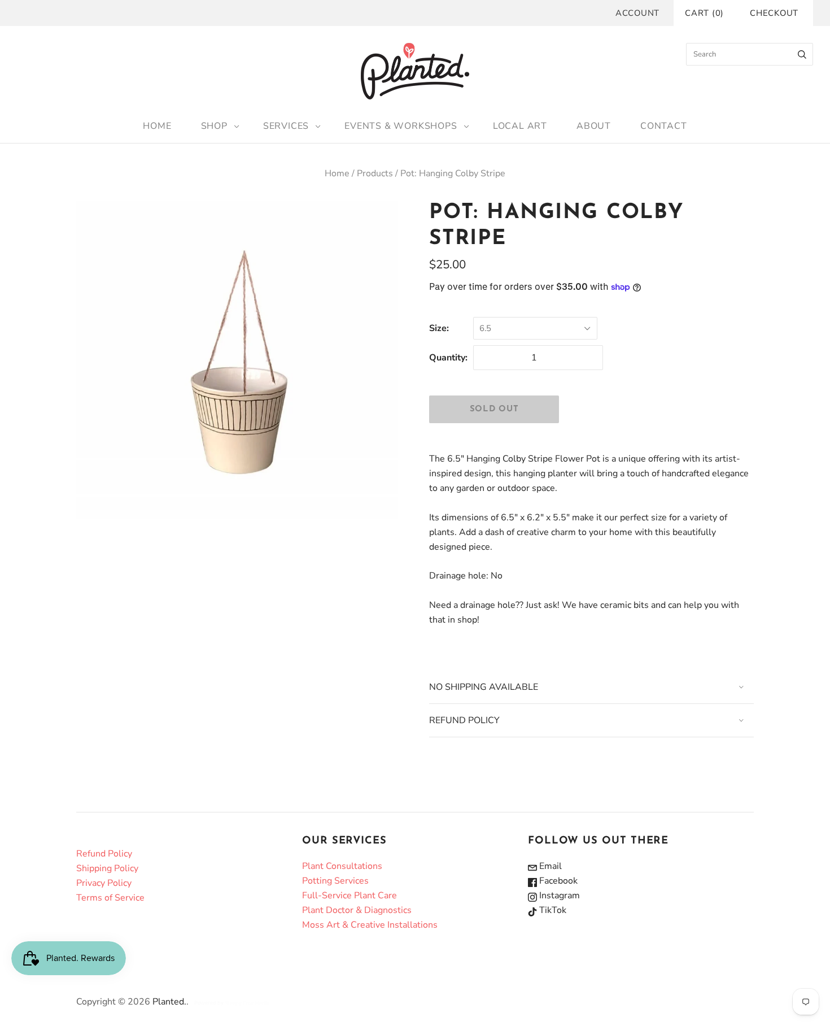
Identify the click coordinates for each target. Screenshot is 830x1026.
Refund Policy (104, 853)
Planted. (169, 1001)
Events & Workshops (400, 126)
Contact (663, 126)
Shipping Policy (107, 868)
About (593, 126)
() (704, 13)
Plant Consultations (342, 866)
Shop (214, 126)
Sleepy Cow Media (247, 1002)
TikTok (551, 910)
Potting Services (335, 881)
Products (375, 173)
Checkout (774, 13)
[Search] (802, 54)
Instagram (558, 895)
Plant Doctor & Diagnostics (357, 910)
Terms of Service (110, 898)
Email (549, 866)
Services (286, 126)
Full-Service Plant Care (349, 895)
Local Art (520, 126)
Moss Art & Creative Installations (370, 925)
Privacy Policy (104, 883)
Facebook (557, 881)
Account (637, 13)
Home (157, 126)
